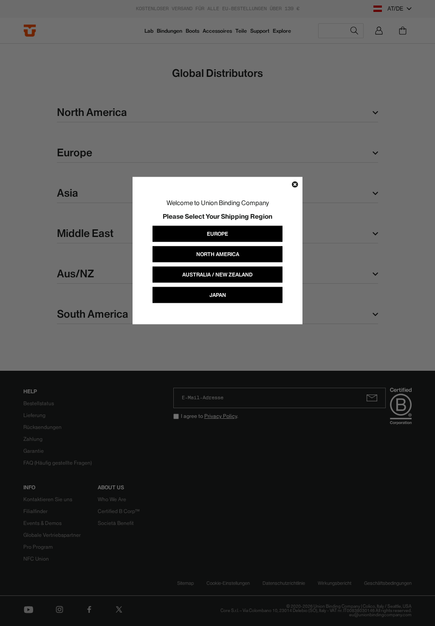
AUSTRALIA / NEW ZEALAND (217, 274)
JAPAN (217, 294)
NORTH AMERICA (217, 254)
